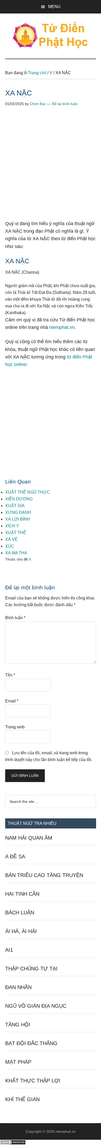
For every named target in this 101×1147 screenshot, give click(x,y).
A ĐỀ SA (15, 856)
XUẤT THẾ (15, 532)
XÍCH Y (12, 526)
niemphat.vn (62, 327)
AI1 (9, 950)
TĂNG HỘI (17, 1024)
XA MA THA (16, 553)
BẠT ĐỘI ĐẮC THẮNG (31, 1043)
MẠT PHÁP (18, 1062)
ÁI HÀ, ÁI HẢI (21, 931)
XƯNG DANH (18, 512)
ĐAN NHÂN (18, 987)
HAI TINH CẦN (22, 894)
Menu (54, 6)
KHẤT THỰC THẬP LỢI (32, 1080)
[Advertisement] (50, 167)
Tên (10, 675)
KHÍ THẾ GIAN (22, 1099)
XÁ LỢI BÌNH (17, 519)
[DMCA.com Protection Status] (13, 1143)
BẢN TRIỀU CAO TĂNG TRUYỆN (44, 875)
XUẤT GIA (15, 505)
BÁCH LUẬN (19, 912)
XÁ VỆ (11, 539)
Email (11, 701)
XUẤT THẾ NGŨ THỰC (27, 492)
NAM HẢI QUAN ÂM (28, 838)
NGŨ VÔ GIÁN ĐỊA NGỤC (35, 1006)
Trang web (15, 727)
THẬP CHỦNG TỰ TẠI (31, 968)
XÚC (9, 546)
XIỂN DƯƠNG (19, 499)
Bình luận (15, 618)
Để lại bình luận (65, 104)
